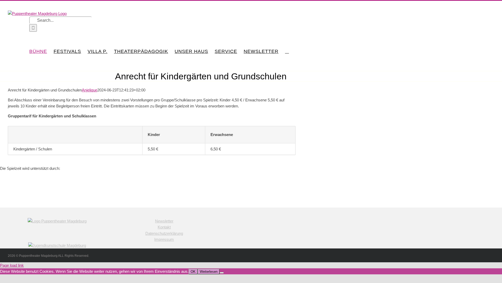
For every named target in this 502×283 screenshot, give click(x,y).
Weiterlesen (209, 272)
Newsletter (164, 221)
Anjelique (89, 90)
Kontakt (164, 227)
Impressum (164, 239)
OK (193, 272)
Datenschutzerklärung (164, 233)
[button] (287, 51)
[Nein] (222, 273)
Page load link (12, 265)
